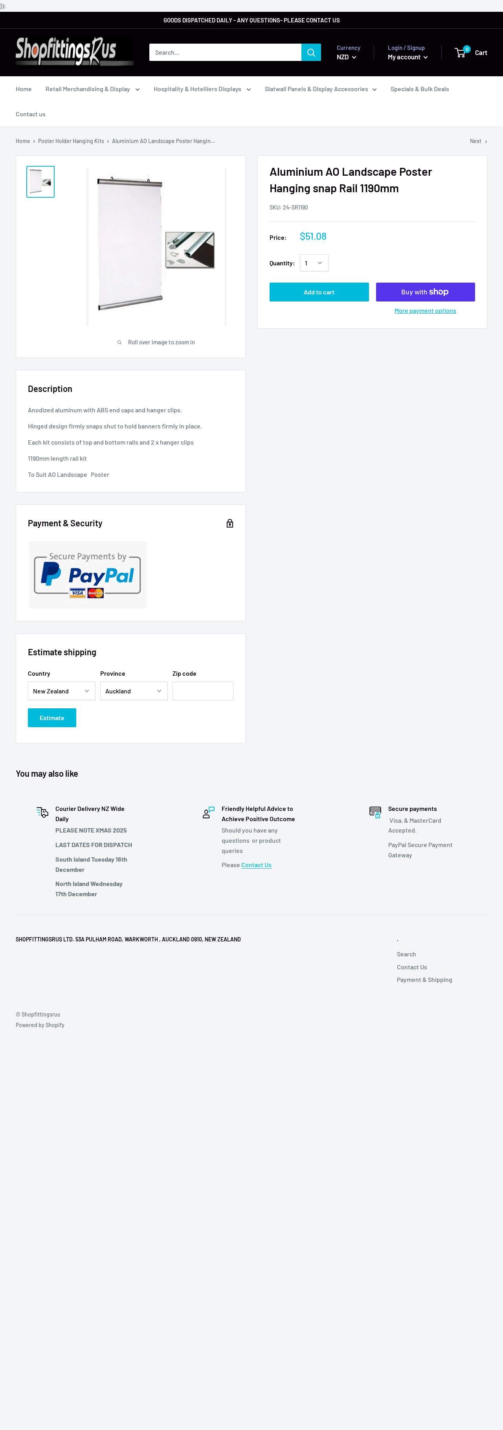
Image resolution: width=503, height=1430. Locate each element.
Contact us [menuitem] (31, 114)
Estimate (52, 717)
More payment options (425, 310)
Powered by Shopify (40, 1025)
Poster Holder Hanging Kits (71, 141)
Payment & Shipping (424, 979)
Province (112, 673)
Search (406, 954)
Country (39, 673)
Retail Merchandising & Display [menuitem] (88, 88)
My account (405, 57)
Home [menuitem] (24, 88)
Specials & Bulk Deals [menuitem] (420, 88)
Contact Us (256, 864)
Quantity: (282, 263)
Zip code (184, 673)
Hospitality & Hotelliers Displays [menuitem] (198, 88)
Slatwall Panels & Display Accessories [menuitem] (316, 88)
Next (475, 141)
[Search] (311, 52)
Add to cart (319, 292)
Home (23, 141)
